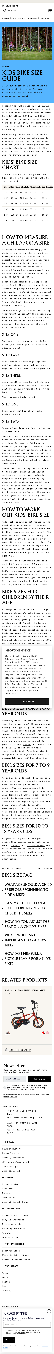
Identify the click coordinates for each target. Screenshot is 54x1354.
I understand (27, 701)
